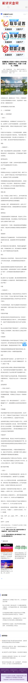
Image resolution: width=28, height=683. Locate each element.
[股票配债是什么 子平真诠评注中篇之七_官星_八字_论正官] (7, 564)
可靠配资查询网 (13, 670)
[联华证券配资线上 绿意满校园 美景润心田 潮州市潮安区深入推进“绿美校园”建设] (21, 547)
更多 (24, 14)
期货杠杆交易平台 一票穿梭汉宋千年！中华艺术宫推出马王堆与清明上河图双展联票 (14, 619)
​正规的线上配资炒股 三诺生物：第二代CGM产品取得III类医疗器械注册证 (14, 657)
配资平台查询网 (4, 670)
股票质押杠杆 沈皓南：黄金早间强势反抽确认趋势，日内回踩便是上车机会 (14, 624)
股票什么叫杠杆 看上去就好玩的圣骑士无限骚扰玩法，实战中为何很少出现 (14, 530)
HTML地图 (19, 677)
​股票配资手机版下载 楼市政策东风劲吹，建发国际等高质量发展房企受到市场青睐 (14, 641)
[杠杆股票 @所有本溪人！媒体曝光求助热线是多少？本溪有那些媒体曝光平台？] (7, 547)
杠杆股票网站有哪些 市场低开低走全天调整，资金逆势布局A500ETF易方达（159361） (14, 613)
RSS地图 (14, 677)
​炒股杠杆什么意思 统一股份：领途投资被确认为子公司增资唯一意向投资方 (14, 647)
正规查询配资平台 (22, 670)
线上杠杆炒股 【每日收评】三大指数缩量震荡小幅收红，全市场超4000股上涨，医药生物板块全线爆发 (15, 607)
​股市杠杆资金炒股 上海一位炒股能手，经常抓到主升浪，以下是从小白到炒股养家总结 (14, 662)
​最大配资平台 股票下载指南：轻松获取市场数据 (14, 652)
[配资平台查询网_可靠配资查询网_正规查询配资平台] (10, 3)
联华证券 (17, 679)
